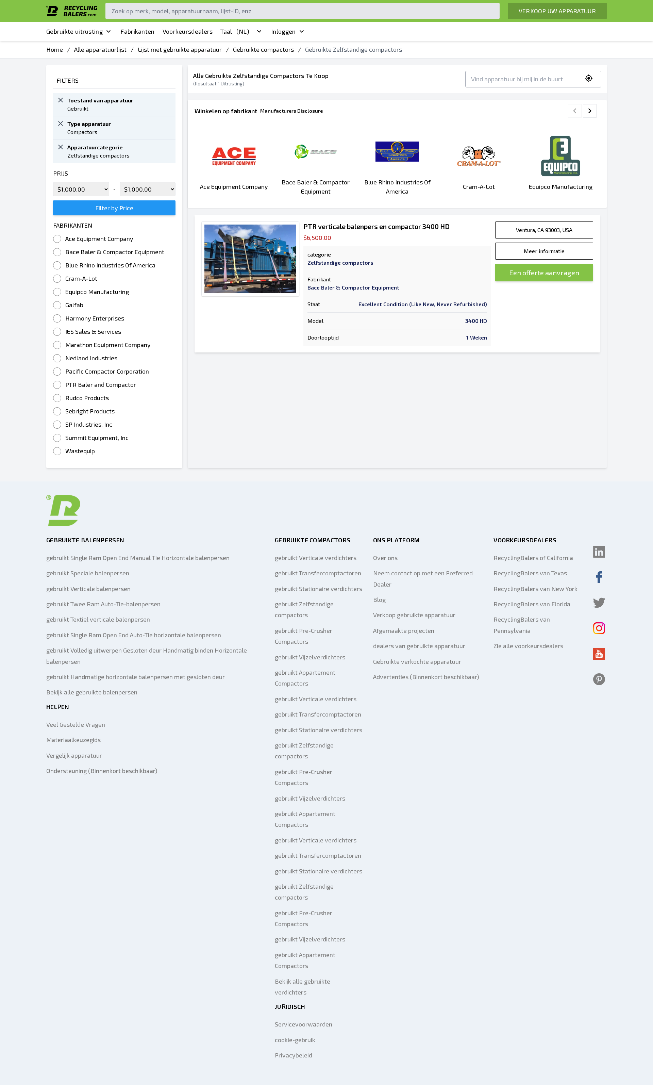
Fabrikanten (137, 31)
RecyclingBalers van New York (535, 588)
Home (54, 49)
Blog (379, 599)
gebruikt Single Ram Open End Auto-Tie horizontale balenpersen (133, 635)
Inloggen (283, 31)
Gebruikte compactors (263, 49)
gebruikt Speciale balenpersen (87, 573)
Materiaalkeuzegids (73, 739)
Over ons (385, 557)
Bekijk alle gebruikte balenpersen (91, 692)
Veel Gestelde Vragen (75, 724)
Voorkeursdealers (188, 31)
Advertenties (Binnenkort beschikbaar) (426, 676)
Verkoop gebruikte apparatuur (414, 615)
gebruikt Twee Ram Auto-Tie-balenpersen (103, 604)
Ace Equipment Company (99, 238)
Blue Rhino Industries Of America (110, 265)
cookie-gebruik (295, 1039)
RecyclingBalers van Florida (531, 604)
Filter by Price (114, 208)
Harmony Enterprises (94, 318)
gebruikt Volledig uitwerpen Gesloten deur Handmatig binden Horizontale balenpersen (146, 655)
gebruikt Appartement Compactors (305, 678)
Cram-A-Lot (81, 278)
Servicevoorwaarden (303, 1024)
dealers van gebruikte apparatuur (419, 646)
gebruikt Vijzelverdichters (310, 657)
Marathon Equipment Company (108, 344)
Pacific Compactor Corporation (107, 371)
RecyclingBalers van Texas (530, 573)
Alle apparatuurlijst (100, 49)
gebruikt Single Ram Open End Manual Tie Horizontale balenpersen (138, 557)
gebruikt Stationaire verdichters (318, 588)
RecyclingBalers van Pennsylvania (521, 624)
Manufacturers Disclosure (291, 111)
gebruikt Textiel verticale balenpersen (98, 619)
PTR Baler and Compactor (100, 384)
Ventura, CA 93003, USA (544, 230)
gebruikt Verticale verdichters (315, 557)
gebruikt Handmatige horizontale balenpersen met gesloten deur (135, 676)
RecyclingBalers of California (533, 557)
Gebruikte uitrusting (74, 31)
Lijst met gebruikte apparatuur (180, 49)
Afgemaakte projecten (403, 630)
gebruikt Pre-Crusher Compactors (303, 636)
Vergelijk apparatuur (74, 755)
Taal (234, 31)
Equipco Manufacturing (97, 291)
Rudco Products (87, 397)
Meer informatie (544, 251)
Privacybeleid (293, 1055)
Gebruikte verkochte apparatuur (417, 661)
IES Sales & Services (93, 331)
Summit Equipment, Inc (97, 437)
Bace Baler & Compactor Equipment (114, 252)
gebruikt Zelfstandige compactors (304, 609)
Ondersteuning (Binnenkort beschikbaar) (101, 770)
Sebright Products (90, 411)
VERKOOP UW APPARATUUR (557, 11)
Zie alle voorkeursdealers (528, 646)
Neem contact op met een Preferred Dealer (423, 578)
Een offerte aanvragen (544, 272)
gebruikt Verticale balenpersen (88, 588)
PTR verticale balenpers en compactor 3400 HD (376, 226)
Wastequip (80, 451)
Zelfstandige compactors (340, 262)
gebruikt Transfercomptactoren (318, 573)
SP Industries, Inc (88, 424)
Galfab (74, 305)
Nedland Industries (91, 358)
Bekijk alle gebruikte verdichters (302, 986)
